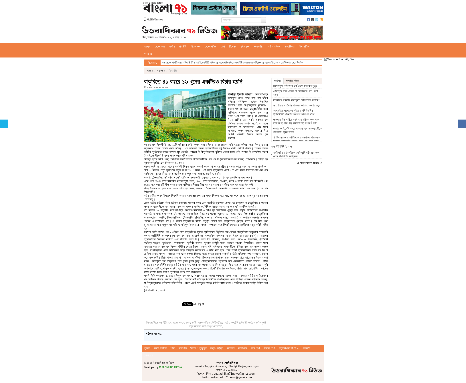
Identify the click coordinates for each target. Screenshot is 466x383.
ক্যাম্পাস (161, 70)
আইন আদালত (160, 348)
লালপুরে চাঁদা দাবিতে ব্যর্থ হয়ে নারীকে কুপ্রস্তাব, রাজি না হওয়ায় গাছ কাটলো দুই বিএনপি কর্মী (296, 121)
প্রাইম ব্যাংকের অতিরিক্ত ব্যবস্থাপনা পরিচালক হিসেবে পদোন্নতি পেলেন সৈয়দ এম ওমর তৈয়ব (296, 139)
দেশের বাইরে (210, 46)
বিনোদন (232, 46)
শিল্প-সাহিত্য (304, 46)
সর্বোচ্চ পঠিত (292, 81)
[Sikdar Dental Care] (214, 8)
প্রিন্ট (200, 304)
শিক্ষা (173, 348)
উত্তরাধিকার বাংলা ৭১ (289, 348)
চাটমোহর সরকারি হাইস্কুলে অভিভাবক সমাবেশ (296, 100)
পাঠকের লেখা (269, 348)
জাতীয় (172, 46)
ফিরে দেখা (255, 348)
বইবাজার (230, 348)
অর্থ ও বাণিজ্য (273, 46)
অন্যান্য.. (148, 53)
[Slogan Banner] (272, 32)
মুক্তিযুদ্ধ (244, 46)
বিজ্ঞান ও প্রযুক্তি (198, 348)
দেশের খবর (160, 46)
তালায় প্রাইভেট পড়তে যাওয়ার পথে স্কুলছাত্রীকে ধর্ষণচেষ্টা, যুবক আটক (297, 130)
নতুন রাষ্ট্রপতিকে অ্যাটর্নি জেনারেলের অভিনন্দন (224, 62)
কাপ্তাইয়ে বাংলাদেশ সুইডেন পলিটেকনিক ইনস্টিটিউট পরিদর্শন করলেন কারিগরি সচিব (294, 112)
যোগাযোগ (148, 355)
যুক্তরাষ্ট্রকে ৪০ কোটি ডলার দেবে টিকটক (268, 62)
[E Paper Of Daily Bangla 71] (165, 8)
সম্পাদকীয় (258, 46)
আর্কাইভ (306, 348)
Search (263, 20)
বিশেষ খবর (195, 46)
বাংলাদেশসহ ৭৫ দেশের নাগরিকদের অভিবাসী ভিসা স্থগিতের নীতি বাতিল (167, 62)
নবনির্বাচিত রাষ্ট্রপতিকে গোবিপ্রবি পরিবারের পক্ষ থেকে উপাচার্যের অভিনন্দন (296, 154)
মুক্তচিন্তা (290, 46)
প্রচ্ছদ (147, 46)
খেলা (223, 46)
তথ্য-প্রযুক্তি (216, 348)
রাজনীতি (183, 46)
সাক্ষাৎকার (242, 348)
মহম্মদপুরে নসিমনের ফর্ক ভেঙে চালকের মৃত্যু (295, 86)
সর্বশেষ (277, 81)
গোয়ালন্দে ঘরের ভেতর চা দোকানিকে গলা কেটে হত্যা (295, 93)
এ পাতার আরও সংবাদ (308, 163)
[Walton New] (282, 8)
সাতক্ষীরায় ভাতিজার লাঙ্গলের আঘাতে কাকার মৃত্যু (296, 105)
